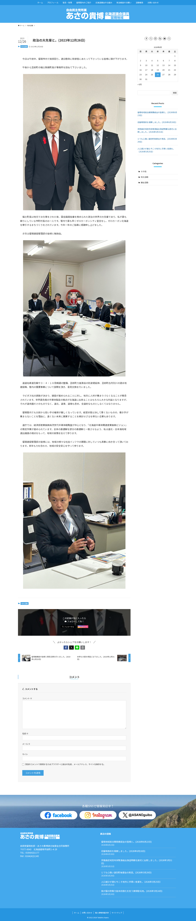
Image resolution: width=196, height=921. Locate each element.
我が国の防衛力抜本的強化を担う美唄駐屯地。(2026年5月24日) (131, 892)
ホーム (76, 912)
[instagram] (155, 38)
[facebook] (146, 38)
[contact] (164, 38)
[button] (66, 648)
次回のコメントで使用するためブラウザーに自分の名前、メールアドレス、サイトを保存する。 (65, 764)
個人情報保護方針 (102, 912)
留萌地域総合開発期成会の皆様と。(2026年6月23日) (126, 843)
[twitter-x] (151, 38)
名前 (25, 733)
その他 (143, 171)
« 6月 (139, 84)
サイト (25, 754)
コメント (27, 698)
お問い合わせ (87, 912)
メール (26, 743)
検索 (175, 92)
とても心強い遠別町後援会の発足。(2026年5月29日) (127, 874)
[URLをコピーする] (82, 648)
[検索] (169, 38)
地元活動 (24, 46)
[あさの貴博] (98, 14)
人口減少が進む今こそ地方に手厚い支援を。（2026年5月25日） (131, 883)
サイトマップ (117, 912)
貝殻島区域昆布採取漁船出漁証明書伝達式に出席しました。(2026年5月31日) (136, 863)
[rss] (160, 38)
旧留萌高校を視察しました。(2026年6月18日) (156, 122)
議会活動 (144, 182)
